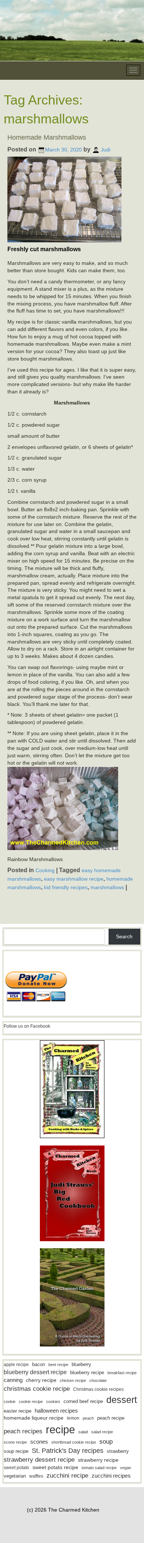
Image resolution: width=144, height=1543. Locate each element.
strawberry (118, 1451)
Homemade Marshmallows (46, 137)
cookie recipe (31, 1401)
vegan (125, 1467)
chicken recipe (73, 1380)
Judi (105, 150)
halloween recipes (56, 1410)
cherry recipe (41, 1380)
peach (88, 1418)
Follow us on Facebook (27, 1026)
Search (124, 936)
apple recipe (16, 1364)
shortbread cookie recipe (73, 1442)
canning (13, 1380)
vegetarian (15, 1476)
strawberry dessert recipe (39, 1459)
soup (106, 1441)
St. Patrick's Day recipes (67, 1450)
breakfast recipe (122, 1372)
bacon (38, 1364)
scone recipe (15, 1442)
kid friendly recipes (66, 887)
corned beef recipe (83, 1401)
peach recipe (110, 1418)
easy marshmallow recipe (73, 879)
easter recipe (17, 1411)
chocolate (98, 1380)
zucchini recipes (111, 1475)
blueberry (81, 1364)
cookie (10, 1401)
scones (39, 1441)
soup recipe (16, 1451)
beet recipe (58, 1364)
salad (83, 1432)
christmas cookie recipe (37, 1388)
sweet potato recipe (55, 1467)
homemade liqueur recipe (34, 1418)
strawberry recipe (98, 1460)
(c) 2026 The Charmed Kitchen (63, 1510)
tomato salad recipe (99, 1467)
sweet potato (16, 1467)
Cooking (45, 870)
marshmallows (107, 887)
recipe (60, 1429)
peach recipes (23, 1431)
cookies (53, 1401)
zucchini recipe (67, 1475)
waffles (36, 1476)
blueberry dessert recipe (35, 1372)
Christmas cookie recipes (98, 1389)
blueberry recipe (87, 1372)
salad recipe (102, 1432)
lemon (73, 1418)
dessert (121, 1399)
